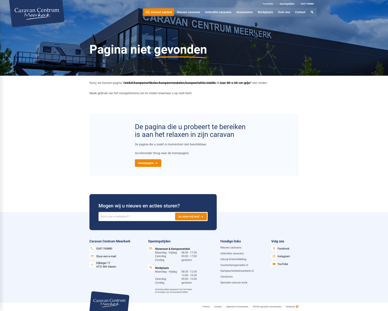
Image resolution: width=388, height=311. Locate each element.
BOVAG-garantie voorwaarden (267, 306)
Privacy (206, 306)
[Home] (36, 13)
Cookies (218, 306)
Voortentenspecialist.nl (234, 265)
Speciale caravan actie (234, 282)
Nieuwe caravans (230, 247)
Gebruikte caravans (232, 253)
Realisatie (290, 306)
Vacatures (226, 276)
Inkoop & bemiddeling (233, 259)
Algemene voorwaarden (237, 306)
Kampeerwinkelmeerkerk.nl (237, 270)
